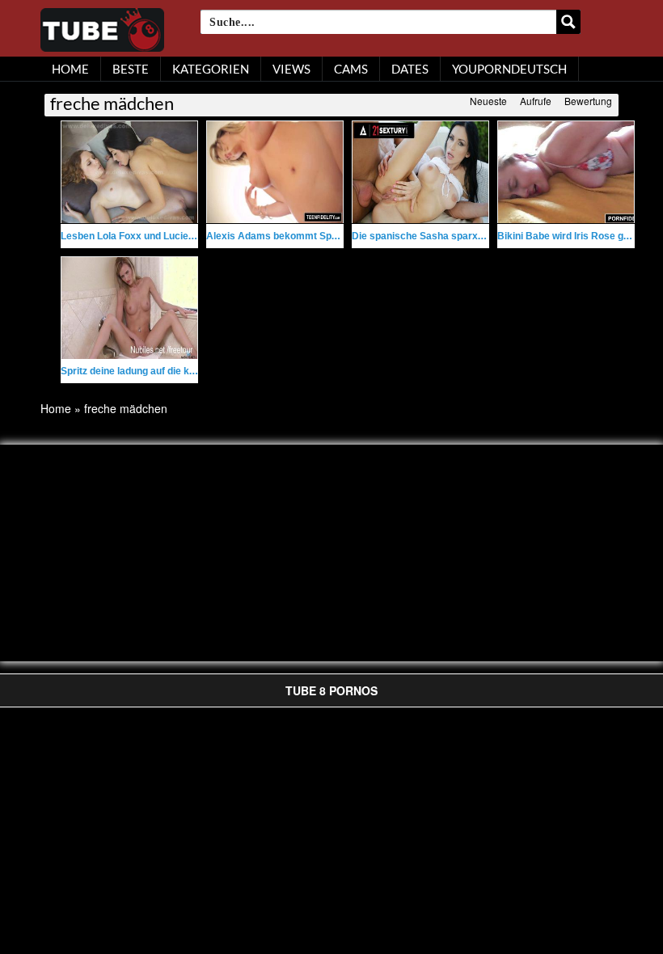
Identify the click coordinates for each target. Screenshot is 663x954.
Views (291, 68)
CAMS (351, 68)
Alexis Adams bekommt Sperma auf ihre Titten (313, 236)
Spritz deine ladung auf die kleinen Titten (153, 371)
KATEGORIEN (210, 68)
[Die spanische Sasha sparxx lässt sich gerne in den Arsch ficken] (420, 172)
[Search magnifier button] (568, 22)
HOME (70, 68)
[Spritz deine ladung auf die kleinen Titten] (129, 308)
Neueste (488, 101)
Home (55, 408)
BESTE (130, 68)
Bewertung (588, 101)
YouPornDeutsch (509, 68)
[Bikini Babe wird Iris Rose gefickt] (566, 172)
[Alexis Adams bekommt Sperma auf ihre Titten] (275, 172)
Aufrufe (535, 101)
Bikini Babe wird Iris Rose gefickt (573, 236)
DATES (410, 68)
